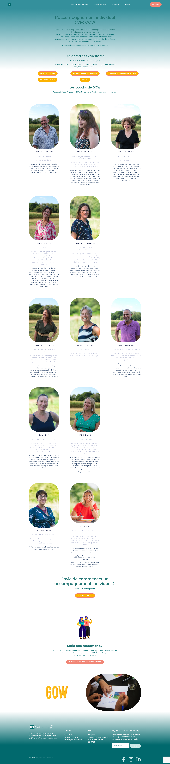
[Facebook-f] (123, 759)
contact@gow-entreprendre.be (74, 740)
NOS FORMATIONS (100, 4)
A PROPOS (91, 735)
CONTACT (91, 742)
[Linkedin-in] (138, 759)
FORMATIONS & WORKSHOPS (98, 737)
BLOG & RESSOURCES (95, 740)
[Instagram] (131, 759)
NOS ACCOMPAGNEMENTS (80, 4)
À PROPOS (115, 4)
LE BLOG (127, 4)
